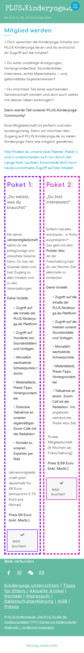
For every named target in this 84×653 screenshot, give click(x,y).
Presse (11, 606)
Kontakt (13, 596)
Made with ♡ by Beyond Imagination (29, 627)
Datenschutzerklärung (29, 601)
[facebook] (8, 572)
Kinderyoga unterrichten (31, 585)
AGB (62, 601)
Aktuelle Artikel (46, 591)
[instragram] (19, 572)
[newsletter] (41, 572)
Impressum (38, 596)
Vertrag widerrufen (42, 645)
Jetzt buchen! (19, 543)
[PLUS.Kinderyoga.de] (41, 12)
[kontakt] (30, 572)
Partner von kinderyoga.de (57, 622)
